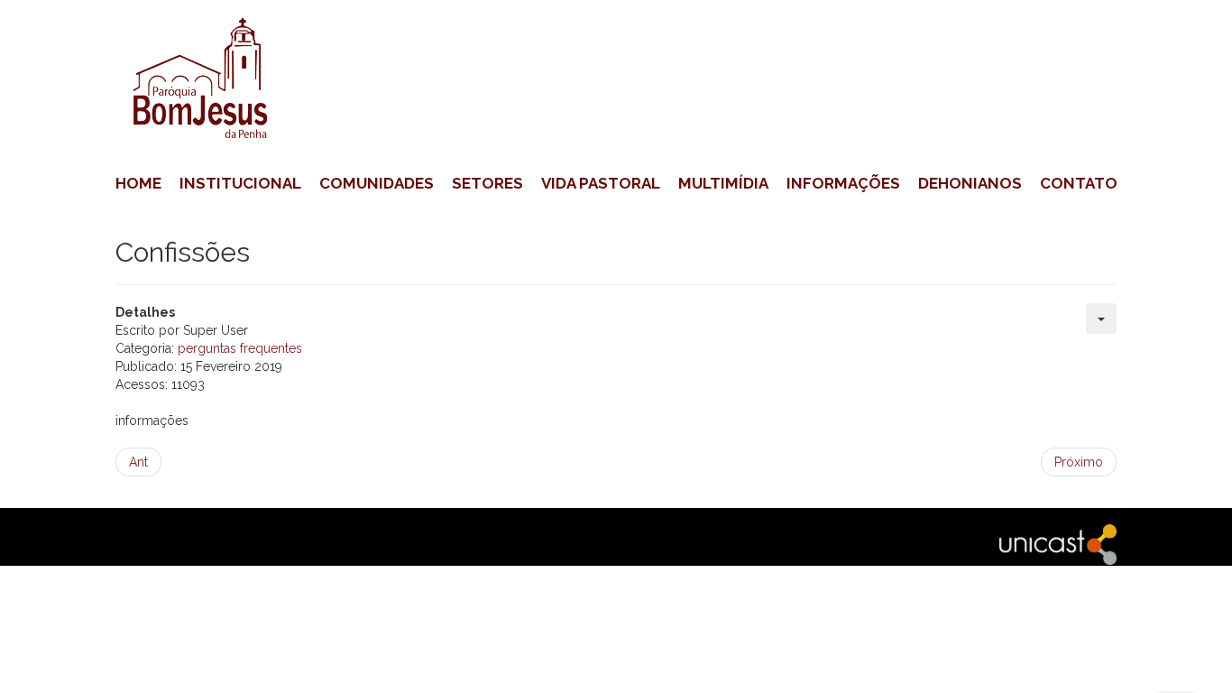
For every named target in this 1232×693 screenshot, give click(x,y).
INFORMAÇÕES (843, 183)
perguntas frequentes (240, 348)
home (138, 183)
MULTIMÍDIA (723, 183)
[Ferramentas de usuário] (1101, 318)
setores (487, 183)
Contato (1078, 183)
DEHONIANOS (970, 183)
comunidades (376, 183)
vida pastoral (600, 183)
